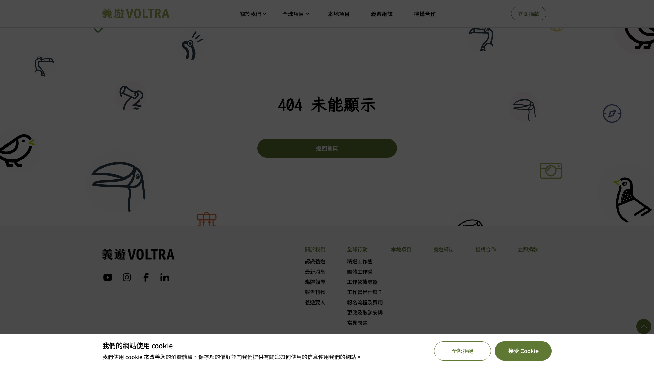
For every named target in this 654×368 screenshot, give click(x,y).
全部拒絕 (462, 351)
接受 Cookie (523, 351)
